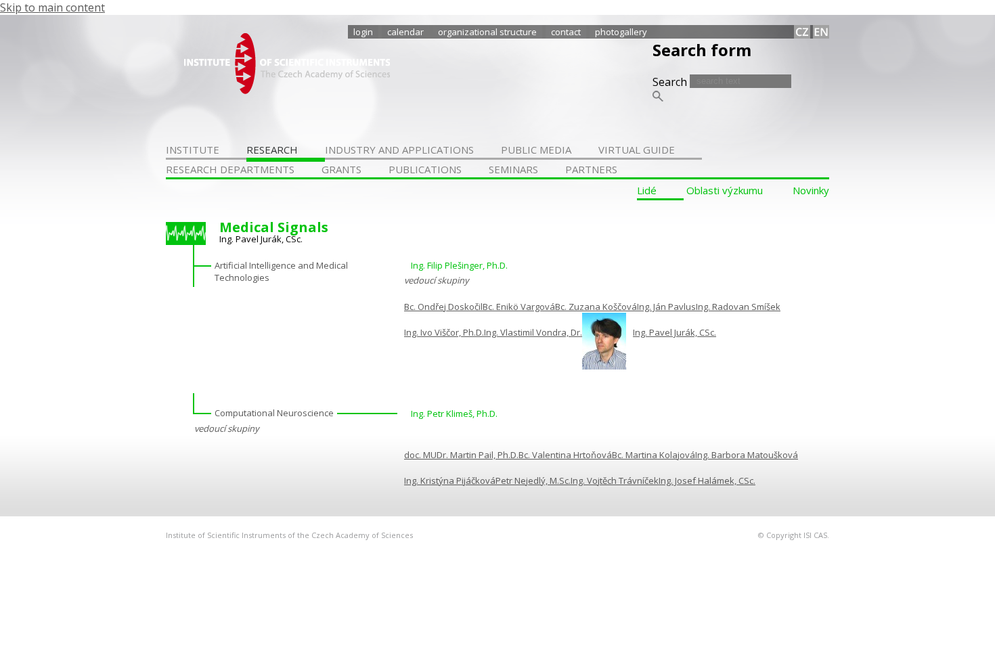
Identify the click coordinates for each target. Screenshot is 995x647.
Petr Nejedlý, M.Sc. (533, 480)
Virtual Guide (636, 149)
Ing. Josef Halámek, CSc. (707, 480)
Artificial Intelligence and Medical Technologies (281, 271)
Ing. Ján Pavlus (666, 306)
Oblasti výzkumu (724, 190)
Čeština (802, 32)
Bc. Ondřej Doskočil (443, 306)
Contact (566, 32)
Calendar (405, 32)
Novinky (811, 190)
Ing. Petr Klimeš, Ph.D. (454, 413)
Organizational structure (487, 32)
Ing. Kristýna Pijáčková (449, 480)
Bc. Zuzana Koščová (596, 306)
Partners (591, 169)
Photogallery (621, 32)
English (821, 32)
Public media (536, 149)
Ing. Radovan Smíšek (738, 306)
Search (671, 81)
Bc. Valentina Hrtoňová (565, 455)
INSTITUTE (192, 149)
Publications (425, 169)
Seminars (513, 169)
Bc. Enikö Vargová (519, 306)
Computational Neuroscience (274, 413)
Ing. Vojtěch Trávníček (615, 480)
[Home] (287, 90)
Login (363, 32)
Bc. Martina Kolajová (653, 455)
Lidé (647, 190)
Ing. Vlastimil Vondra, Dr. (533, 332)
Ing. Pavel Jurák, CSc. (674, 332)
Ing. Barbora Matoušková (746, 455)
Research (272, 149)
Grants (341, 169)
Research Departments (230, 169)
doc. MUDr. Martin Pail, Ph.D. (461, 455)
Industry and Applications (399, 149)
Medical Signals (273, 227)
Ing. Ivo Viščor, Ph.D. (444, 332)
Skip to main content (52, 7)
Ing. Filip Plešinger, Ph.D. (459, 265)
